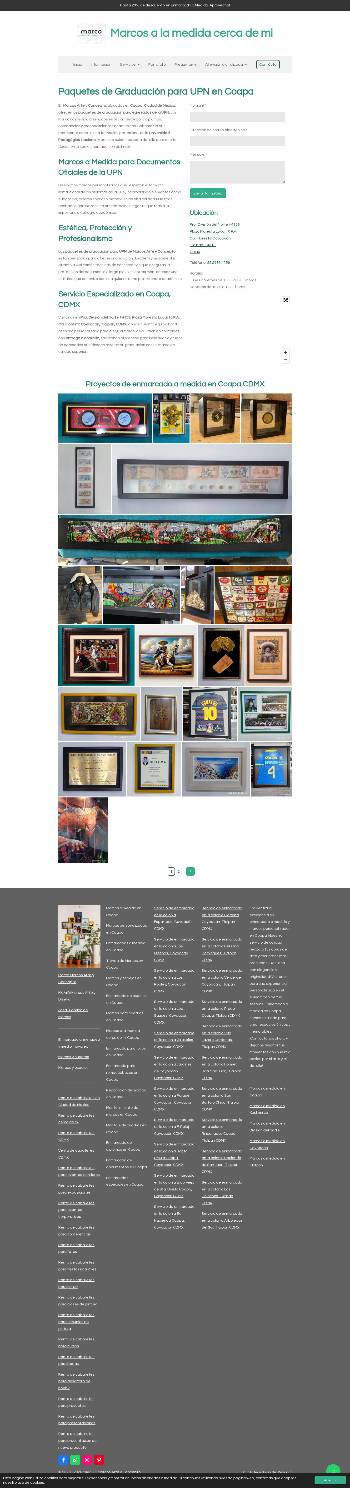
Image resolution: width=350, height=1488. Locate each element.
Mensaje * (198, 154)
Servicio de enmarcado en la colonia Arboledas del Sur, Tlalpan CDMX (222, 1220)
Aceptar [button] (330, 1480)
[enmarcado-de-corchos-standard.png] (197, 595)
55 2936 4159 (218, 262)
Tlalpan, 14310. (203, 245)
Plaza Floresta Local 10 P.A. (213, 231)
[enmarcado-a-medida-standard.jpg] (161, 714)
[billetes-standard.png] (202, 479)
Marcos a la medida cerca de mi (191, 33)
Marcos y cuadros (73, 1057)
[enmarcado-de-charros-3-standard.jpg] (166, 656)
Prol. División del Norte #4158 (215, 224)
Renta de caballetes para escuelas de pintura (76, 1322)
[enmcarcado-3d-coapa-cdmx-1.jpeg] (83, 830)
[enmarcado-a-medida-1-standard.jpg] (99, 714)
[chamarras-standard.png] (80, 595)
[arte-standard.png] (175, 540)
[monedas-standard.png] (215, 418)
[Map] (241, 330)
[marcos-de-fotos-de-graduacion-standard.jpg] (265, 714)
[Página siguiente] (190, 871)
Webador (284, 1472)
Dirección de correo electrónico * (218, 130)
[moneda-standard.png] (266, 418)
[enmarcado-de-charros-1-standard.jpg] (221, 656)
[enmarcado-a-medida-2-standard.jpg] (216, 769)
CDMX (195, 252)
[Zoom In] (285, 352)
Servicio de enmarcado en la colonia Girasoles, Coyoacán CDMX (174, 1040)
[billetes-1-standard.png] (84, 479)
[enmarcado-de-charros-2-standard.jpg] (268, 656)
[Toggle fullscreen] (285, 300)
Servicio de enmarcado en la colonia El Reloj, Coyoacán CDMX (174, 1126)
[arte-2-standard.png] (141, 595)
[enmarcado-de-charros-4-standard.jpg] (96, 656)
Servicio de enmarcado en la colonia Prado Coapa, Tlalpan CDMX (222, 1008)
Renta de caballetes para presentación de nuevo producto (77, 1440)
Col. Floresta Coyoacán (210, 238)
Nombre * (198, 105)
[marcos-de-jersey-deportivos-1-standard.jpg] (271, 769)
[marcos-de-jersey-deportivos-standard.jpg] (210, 714)
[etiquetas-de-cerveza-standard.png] (253, 595)
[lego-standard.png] (171, 418)
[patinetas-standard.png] (105, 418)
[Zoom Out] (285, 359)
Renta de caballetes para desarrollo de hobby (76, 1381)
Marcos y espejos (73, 1068)
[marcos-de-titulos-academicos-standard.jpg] (92, 769)
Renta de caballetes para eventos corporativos (76, 1210)
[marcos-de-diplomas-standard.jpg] (154, 769)
